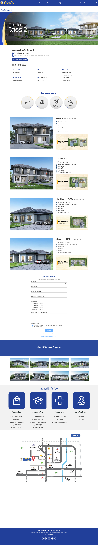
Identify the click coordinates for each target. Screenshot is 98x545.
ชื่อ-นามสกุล (34, 281)
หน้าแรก (2, 7)
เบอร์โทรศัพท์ (34, 286)
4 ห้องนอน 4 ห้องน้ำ (38, 303)
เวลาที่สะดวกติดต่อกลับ (36, 291)
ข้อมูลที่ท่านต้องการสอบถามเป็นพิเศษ (39, 312)
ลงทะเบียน (49, 330)
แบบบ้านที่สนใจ (34, 301)
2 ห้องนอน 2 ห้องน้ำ (38, 309)
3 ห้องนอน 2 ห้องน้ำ (38, 307)
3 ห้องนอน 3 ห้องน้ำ (38, 305)
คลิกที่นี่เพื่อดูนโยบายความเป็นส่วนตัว (49, 336)
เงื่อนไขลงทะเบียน (35, 323)
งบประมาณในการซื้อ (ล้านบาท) (38, 296)
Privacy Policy (57, 333)
